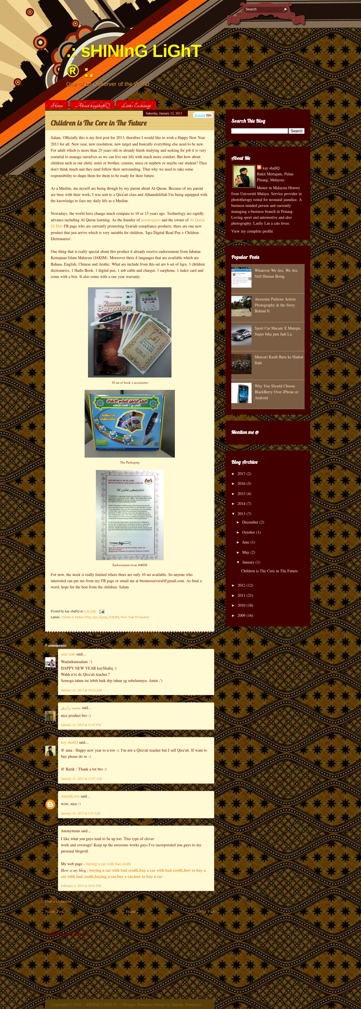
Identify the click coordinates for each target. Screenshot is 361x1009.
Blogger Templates (138, 1004)
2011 (241, 595)
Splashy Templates (186, 1004)
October (248, 532)
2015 (241, 493)
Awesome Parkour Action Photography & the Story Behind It (275, 304)
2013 (241, 513)
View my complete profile (252, 231)
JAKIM (114, 617)
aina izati (68, 654)
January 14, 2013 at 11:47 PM (81, 724)
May (245, 552)
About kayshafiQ (92, 105)
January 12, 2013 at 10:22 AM (81, 690)
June (245, 542)
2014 (241, 503)
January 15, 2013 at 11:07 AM (81, 778)
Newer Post (54, 911)
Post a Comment (58, 901)
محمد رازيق (71, 707)
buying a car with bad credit (108, 863)
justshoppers (150, 219)
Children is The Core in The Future (99, 122)
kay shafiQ (69, 742)
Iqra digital (100, 617)
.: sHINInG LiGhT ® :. (101, 1004)
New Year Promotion (135, 617)
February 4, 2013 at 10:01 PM (81, 885)
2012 (241, 585)
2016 (241, 483)
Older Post (205, 911)
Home (56, 105)
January (248, 562)
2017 (241, 473)
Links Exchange (136, 105)
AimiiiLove (70, 796)
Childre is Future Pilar (76, 617)
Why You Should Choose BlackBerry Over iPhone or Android (276, 391)
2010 (241, 605)
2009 (241, 615)
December (250, 522)
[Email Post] (100, 611)
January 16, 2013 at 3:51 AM (80, 813)
